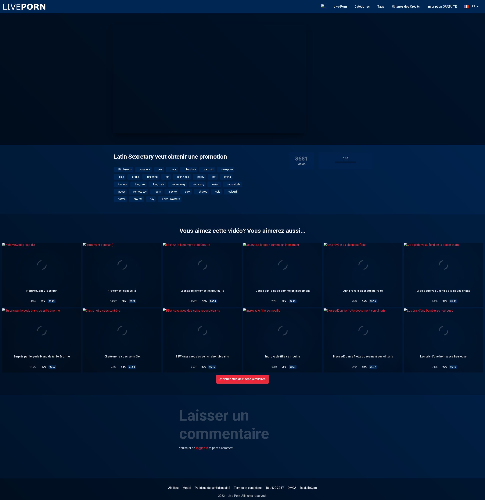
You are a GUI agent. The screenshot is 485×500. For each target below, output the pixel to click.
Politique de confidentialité (212, 488)
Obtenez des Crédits (406, 6)
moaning (198, 184)
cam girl (208, 169)
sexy (188, 191)
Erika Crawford (171, 199)
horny (200, 176)
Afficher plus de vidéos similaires (242, 379)
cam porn (227, 169)
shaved (202, 191)
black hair (190, 169)
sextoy (173, 191)
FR (472, 6)
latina (227, 176)
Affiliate (173, 488)
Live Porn (340, 6)
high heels (183, 176)
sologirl (232, 191)
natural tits (233, 184)
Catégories (362, 6)
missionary (178, 184)
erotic (135, 176)
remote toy (139, 191)
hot (214, 176)
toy (152, 199)
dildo (121, 176)
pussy (121, 191)
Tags (380, 6)
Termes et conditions (248, 488)
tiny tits (137, 199)
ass (160, 169)
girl (167, 176)
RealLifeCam (308, 488)
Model (186, 488)
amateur (144, 169)
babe (173, 169)
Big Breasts (125, 169)
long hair (140, 184)
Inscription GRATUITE (442, 6)
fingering (152, 176)
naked (216, 184)
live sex (122, 184)
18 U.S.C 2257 (274, 488)
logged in (202, 448)
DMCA (292, 488)
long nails (158, 184)
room (157, 191)
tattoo (122, 199)
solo (217, 191)
